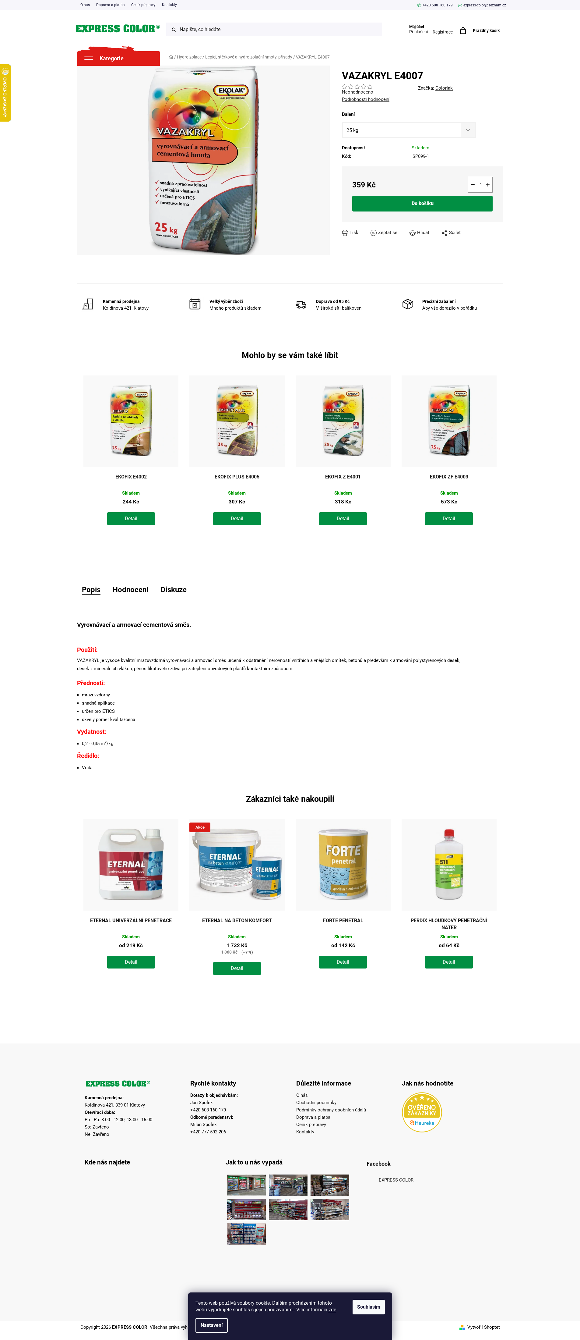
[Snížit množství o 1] (472, 184)
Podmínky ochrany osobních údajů (331, 1110)
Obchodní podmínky (316, 1102)
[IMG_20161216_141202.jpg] (246, 1232)
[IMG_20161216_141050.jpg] (288, 1208)
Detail (131, 518)
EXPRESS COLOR (396, 1180)
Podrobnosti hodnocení (365, 99)
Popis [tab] (91, 589)
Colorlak (444, 88)
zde (332, 1310)
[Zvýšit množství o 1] (487, 184)
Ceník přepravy (143, 5)
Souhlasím (368, 1307)
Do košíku (423, 203)
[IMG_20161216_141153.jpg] (330, 1208)
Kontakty (169, 5)
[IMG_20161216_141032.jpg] (330, 1183)
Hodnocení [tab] (131, 589)
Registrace (443, 32)
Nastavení (212, 1325)
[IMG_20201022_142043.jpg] (246, 1183)
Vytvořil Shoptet (483, 1327)
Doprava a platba (110, 5)
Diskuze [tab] (174, 589)
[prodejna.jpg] (288, 1183)
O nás (85, 5)
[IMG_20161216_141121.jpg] (246, 1208)
